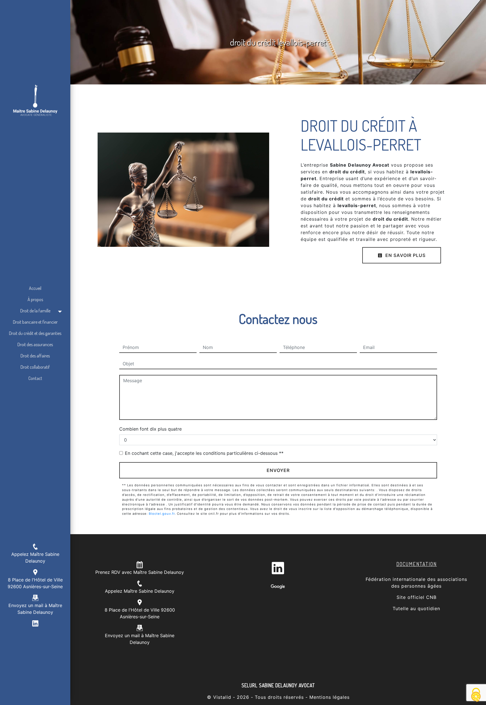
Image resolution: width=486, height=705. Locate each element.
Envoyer (278, 470)
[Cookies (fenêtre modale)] (476, 695)
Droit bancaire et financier (35, 322)
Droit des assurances (35, 344)
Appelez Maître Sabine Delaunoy (139, 591)
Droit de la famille (35, 311)
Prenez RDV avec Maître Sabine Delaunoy (139, 572)
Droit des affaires (35, 356)
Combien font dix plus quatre (150, 429)
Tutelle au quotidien (416, 608)
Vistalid (222, 697)
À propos (35, 299)
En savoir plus (405, 255)
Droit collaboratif (35, 367)
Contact (35, 378)
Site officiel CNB (416, 597)
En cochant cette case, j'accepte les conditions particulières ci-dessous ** (204, 453)
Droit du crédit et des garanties (35, 333)
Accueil (35, 288)
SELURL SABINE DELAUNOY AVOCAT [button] (278, 685)
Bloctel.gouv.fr (162, 514)
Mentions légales (329, 697)
